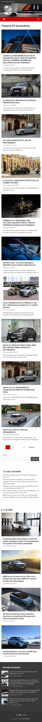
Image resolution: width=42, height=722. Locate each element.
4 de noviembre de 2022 (10, 352)
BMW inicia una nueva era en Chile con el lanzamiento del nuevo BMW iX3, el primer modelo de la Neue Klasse (20, 578)
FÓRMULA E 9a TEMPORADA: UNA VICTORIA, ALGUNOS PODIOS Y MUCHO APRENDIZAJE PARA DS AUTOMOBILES (19, 222)
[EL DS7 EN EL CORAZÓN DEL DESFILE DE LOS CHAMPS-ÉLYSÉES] (21, 166)
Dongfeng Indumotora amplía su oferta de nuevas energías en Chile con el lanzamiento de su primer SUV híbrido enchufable (20, 482)
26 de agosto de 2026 (16, 676)
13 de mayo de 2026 (9, 656)
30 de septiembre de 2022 (11, 434)
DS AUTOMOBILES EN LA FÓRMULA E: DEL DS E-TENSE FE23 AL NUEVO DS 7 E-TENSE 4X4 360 (20, 305)
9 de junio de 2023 (8, 267)
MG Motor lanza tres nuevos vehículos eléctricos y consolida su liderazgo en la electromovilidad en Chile (19, 616)
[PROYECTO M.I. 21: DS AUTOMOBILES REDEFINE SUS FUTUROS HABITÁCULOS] (21, 248)
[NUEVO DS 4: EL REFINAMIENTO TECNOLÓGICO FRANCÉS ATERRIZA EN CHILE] (21, 373)
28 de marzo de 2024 (9, 105)
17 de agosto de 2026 (16, 705)
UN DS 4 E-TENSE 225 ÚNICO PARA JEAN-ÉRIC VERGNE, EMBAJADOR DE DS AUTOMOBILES (19, 347)
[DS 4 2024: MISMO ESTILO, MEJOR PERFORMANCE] (21, 126)
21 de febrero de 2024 (10, 145)
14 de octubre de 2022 (10, 394)
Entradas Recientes (11, 667)
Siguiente (32, 447)
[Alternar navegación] (4, 19)
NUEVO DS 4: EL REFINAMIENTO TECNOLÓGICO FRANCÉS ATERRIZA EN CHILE (19, 390)
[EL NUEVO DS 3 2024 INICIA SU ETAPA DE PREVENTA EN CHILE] (21, 86)
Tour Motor (25, 719)
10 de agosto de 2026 (9, 583)
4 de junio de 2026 (8, 621)
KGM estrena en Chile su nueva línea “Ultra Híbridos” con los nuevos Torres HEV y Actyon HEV (23, 701)
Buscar (5, 455)
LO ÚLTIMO (8, 510)
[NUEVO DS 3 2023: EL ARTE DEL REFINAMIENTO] (21, 415)
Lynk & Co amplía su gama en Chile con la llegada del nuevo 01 (23, 672)
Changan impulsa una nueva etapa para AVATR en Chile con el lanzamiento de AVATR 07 (24, 691)
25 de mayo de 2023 (9, 310)
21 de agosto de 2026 (9, 546)
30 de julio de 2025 (8, 65)
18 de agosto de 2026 (16, 694)
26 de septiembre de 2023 (11, 185)
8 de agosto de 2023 (9, 227)
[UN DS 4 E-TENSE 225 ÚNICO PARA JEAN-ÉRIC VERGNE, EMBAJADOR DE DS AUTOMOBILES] (21, 331)
